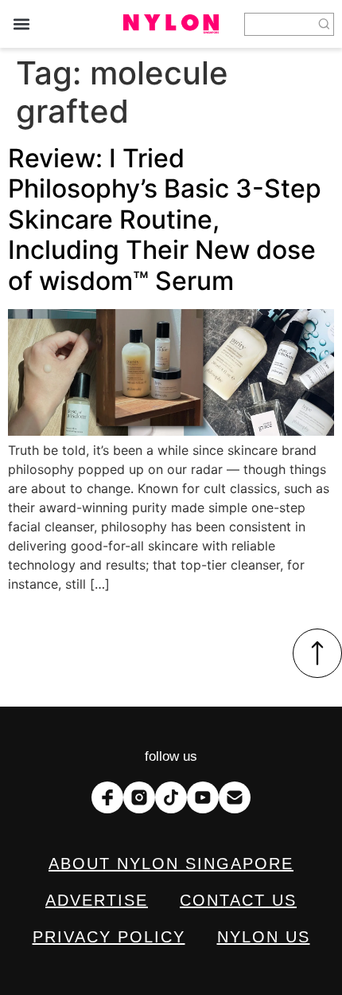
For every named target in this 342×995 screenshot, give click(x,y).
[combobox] (279, 24)
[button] (21, 24)
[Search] (324, 24)
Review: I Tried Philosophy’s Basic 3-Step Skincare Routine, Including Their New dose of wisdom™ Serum (164, 219)
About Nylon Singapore (171, 863)
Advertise (96, 900)
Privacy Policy (109, 937)
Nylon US (263, 937)
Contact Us (238, 900)
